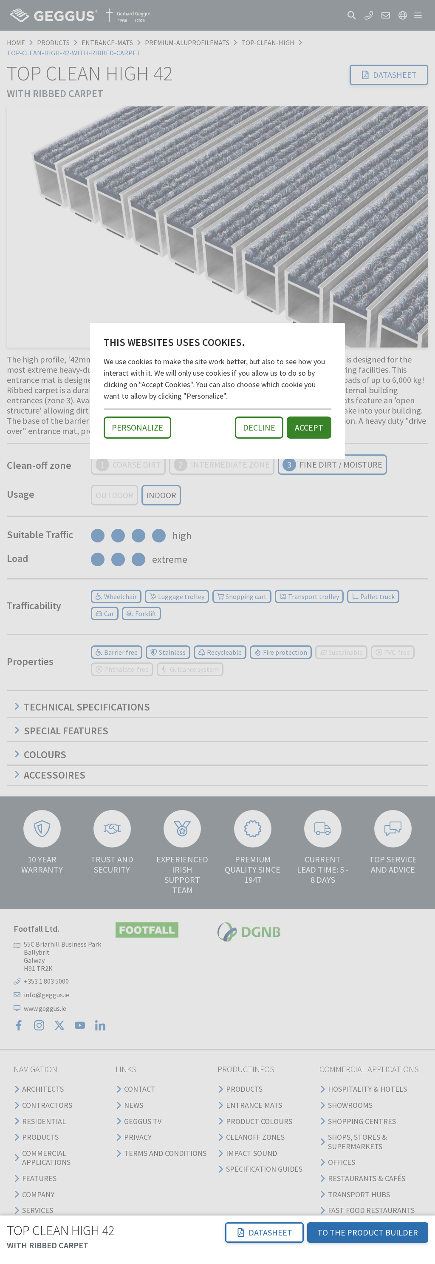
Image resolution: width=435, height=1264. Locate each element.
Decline (259, 427)
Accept (309, 427)
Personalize (137, 427)
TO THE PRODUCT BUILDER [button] (367, 1232)
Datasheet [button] (270, 1232)
